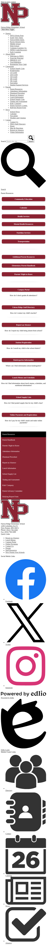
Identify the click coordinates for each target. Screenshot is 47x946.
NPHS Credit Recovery (18, 50)
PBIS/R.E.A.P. (15, 60)
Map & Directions (16, 128)
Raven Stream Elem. (17, 42)
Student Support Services (19, 85)
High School (14, 46)
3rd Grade (13, 77)
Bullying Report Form (18, 108)
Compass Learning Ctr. (18, 48)
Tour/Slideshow (15, 62)
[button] (8, 34)
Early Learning (15, 52)
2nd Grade (14, 75)
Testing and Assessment (18, 101)
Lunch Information (17, 97)
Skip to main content (8, 2)
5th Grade (13, 81)
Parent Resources (16, 89)
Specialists (14, 83)
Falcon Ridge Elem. (17, 40)
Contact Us (14, 122)
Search (3, 141)
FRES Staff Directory (18, 124)
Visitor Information (17, 132)
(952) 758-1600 (12, 530)
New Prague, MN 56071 (10, 527)
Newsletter (14, 116)
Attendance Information (18, 91)
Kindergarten (15, 71)
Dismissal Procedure (17, 93)
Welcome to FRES (17, 56)
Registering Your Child (18, 64)
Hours (12, 126)
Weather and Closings (18, 118)
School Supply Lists (17, 68)
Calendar (13, 114)
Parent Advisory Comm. (18, 106)
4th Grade (13, 79)
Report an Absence (17, 95)
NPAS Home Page (17, 36)
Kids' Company (15, 103)
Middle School (15, 44)
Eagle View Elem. (16, 38)
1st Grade (13, 73)
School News (15, 112)
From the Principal (16, 58)
